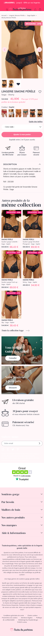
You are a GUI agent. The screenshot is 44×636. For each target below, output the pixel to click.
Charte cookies (33, 615)
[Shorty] (22, 49)
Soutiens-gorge (10, 494)
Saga (12, 189)
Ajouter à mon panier (22, 134)
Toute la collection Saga (12, 330)
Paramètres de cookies (9, 618)
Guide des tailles (36, 122)
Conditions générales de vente (13, 615)
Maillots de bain (10, 510)
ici (27, 460)
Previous (4, 49)
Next (39, 49)
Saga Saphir (31, 15)
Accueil (3, 15)
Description (10, 164)
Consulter (13, 358)
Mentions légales (27, 618)
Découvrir (13, 388)
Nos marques (9, 525)
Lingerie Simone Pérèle (17, 15)
